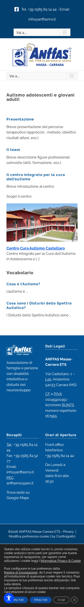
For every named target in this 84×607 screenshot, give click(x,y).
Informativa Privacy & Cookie (61, 561)
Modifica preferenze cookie (29, 536)
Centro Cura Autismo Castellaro (35, 248)
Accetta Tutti (16, 599)
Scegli (61, 599)
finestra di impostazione (20, 572)
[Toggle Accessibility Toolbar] (8, 598)
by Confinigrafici (63, 536)
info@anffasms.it (42, 19)
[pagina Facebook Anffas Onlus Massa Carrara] (16, 9)
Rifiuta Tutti (40, 599)
